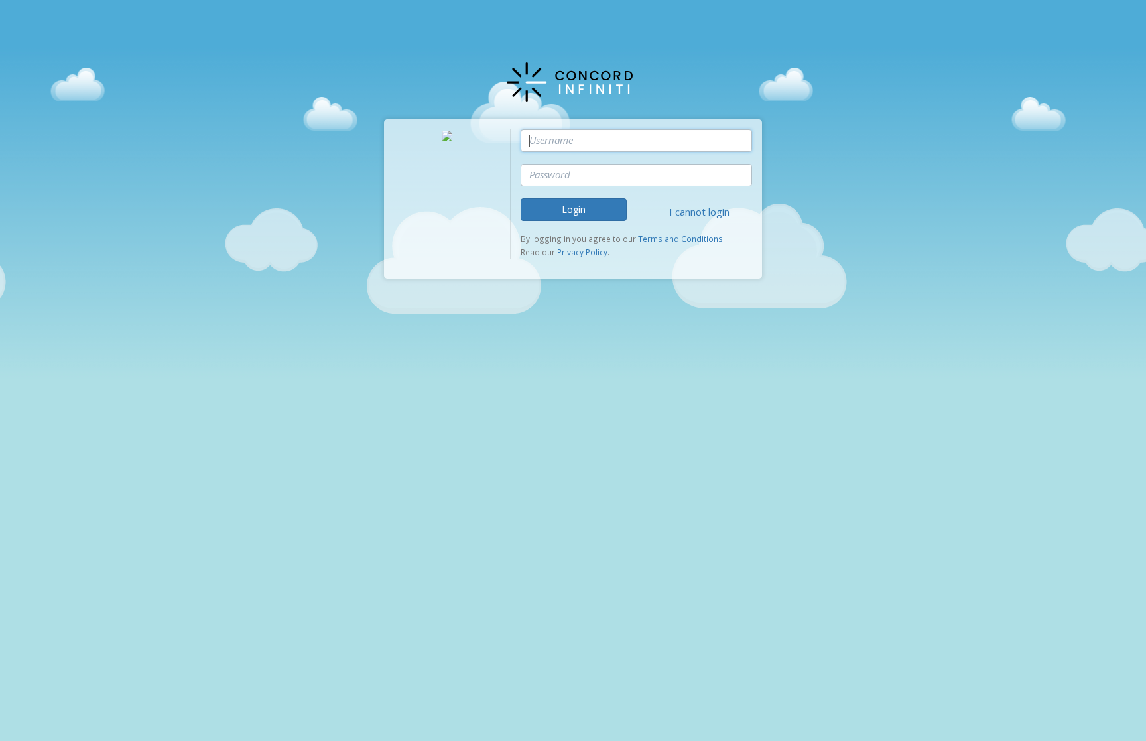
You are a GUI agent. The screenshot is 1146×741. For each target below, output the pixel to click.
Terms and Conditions (680, 239)
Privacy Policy (582, 252)
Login (574, 209)
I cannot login (699, 211)
